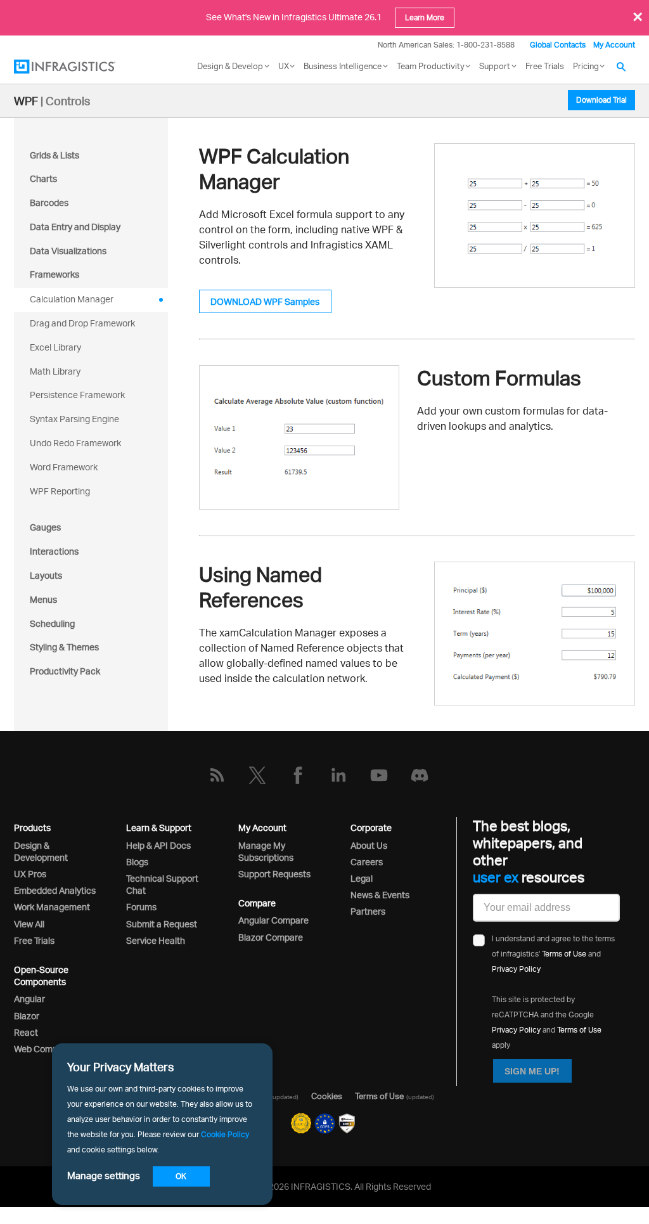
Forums (141, 906)
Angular (29, 998)
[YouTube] (379, 775)
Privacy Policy (516, 969)
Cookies (326, 1096)
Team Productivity (431, 66)
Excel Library (55, 347)
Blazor (26, 1015)
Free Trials (544, 66)
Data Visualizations (68, 250)
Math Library (55, 371)
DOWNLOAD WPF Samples (264, 301)
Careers (366, 861)
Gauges (45, 527)
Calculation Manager (71, 298)
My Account (614, 44)
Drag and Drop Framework (82, 323)
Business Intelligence (343, 66)
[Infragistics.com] (77, 67)
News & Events (379, 894)
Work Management (52, 906)
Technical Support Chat (162, 884)
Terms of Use (564, 953)
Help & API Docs (158, 845)
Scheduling (52, 623)
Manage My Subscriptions (265, 851)
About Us (368, 845)
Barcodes (49, 202)
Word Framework (64, 466)
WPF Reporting (60, 491)
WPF (26, 101)
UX (283, 66)
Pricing (586, 66)
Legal (361, 878)
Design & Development (41, 851)
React (26, 1032)
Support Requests (274, 873)
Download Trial (601, 100)
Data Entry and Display (75, 226)
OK (181, 1176)
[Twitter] (257, 775)
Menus (43, 599)
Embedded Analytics (55, 890)
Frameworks (54, 274)
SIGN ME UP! (532, 1071)
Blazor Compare (270, 937)
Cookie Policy (225, 1134)
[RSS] (216, 775)
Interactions (54, 551)
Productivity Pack (65, 671)
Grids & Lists (54, 155)
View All (29, 923)
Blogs (137, 861)
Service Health (155, 940)
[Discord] (419, 775)
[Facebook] (298, 775)
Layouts (46, 575)
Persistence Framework (77, 394)
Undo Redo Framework (75, 442)
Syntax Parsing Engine (74, 418)
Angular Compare (273, 920)
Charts (43, 178)
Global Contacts (558, 44)
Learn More (424, 17)
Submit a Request (161, 923)
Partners (367, 911)
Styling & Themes (64, 646)
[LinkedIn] (338, 775)
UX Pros (30, 873)
